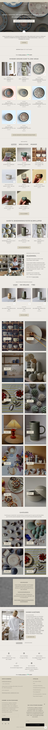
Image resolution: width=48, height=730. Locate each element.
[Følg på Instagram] (5, 723)
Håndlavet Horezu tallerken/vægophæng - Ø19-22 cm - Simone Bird (39, 80)
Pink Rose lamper (38, 627)
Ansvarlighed (28, 642)
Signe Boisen (28, 628)
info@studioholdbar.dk (6, 681)
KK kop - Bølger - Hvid (39, 164)
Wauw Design (39, 633)
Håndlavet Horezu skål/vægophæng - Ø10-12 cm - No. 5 (9, 128)
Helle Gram (34, 622)
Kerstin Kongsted (35, 625)
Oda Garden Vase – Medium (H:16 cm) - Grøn (24, 309)
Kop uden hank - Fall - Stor (24, 186)
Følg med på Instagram (37, 696)
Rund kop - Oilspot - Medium (39, 186)
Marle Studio (28, 622)
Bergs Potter (33, 621)
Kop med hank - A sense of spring (24, 164)
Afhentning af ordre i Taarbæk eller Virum (10, 692)
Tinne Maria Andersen (39, 184)
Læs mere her (31, 636)
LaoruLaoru (9, 77)
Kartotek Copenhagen (38, 624)
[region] (24, 17)
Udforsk (24, 42)
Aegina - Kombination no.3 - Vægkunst (24, 79)
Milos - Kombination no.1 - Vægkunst (9, 79)
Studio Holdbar (35, 277)
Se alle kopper (24, 213)
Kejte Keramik (28, 625)
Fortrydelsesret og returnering (39, 687)
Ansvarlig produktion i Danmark (39, 694)
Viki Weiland (24, 285)
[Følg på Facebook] (2, 723)
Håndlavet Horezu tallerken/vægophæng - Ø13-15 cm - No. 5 (24, 128)
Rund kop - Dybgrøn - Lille (24, 208)
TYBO (33, 285)
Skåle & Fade (23, 144)
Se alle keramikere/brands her (24, 592)
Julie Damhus (24, 239)
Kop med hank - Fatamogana (8, 164)
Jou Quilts (39, 77)
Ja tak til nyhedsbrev (35, 724)
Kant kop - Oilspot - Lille (9, 208)
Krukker (34, 144)
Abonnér (6, 719)
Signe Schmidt (35, 628)
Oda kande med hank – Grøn (24, 240)
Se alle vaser (24, 315)
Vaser (15, 285)
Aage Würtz (24, 184)
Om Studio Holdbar (37, 681)
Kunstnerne (19, 642)
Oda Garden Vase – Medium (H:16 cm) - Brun (9, 309)
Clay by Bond (39, 621)
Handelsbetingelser (37, 690)
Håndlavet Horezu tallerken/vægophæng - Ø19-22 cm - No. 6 (39, 104)
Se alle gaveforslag (24, 247)
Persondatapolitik (36, 692)
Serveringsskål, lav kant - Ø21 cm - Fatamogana (9, 241)
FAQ (34, 683)
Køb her (24, 21)
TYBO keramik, (32, 631)
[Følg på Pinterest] (8, 723)
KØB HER (30, 571)
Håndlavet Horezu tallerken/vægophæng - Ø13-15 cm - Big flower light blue (24, 104)
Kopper (14, 144)
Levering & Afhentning (37, 685)
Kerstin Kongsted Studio (9, 184)
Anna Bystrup (38, 619)
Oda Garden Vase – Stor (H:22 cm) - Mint (39, 309)
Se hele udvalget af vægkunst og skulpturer (24, 135)
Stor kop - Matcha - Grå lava (8, 186)
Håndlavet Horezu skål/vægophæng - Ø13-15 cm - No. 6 (9, 104)
